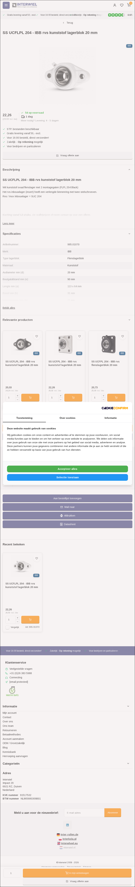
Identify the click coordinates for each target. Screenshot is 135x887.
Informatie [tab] (111, 417)
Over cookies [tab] (67, 417)
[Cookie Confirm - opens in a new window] (115, 408)
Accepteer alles (67, 469)
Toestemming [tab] (24, 417)
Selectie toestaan (67, 477)
